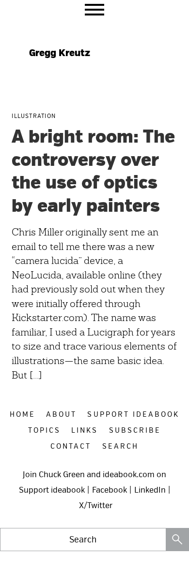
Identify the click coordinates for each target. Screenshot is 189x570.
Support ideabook (52, 490)
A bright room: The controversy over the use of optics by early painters (93, 171)
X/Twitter (95, 505)
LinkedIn (150, 490)
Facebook (109, 490)
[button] (94, 9)
